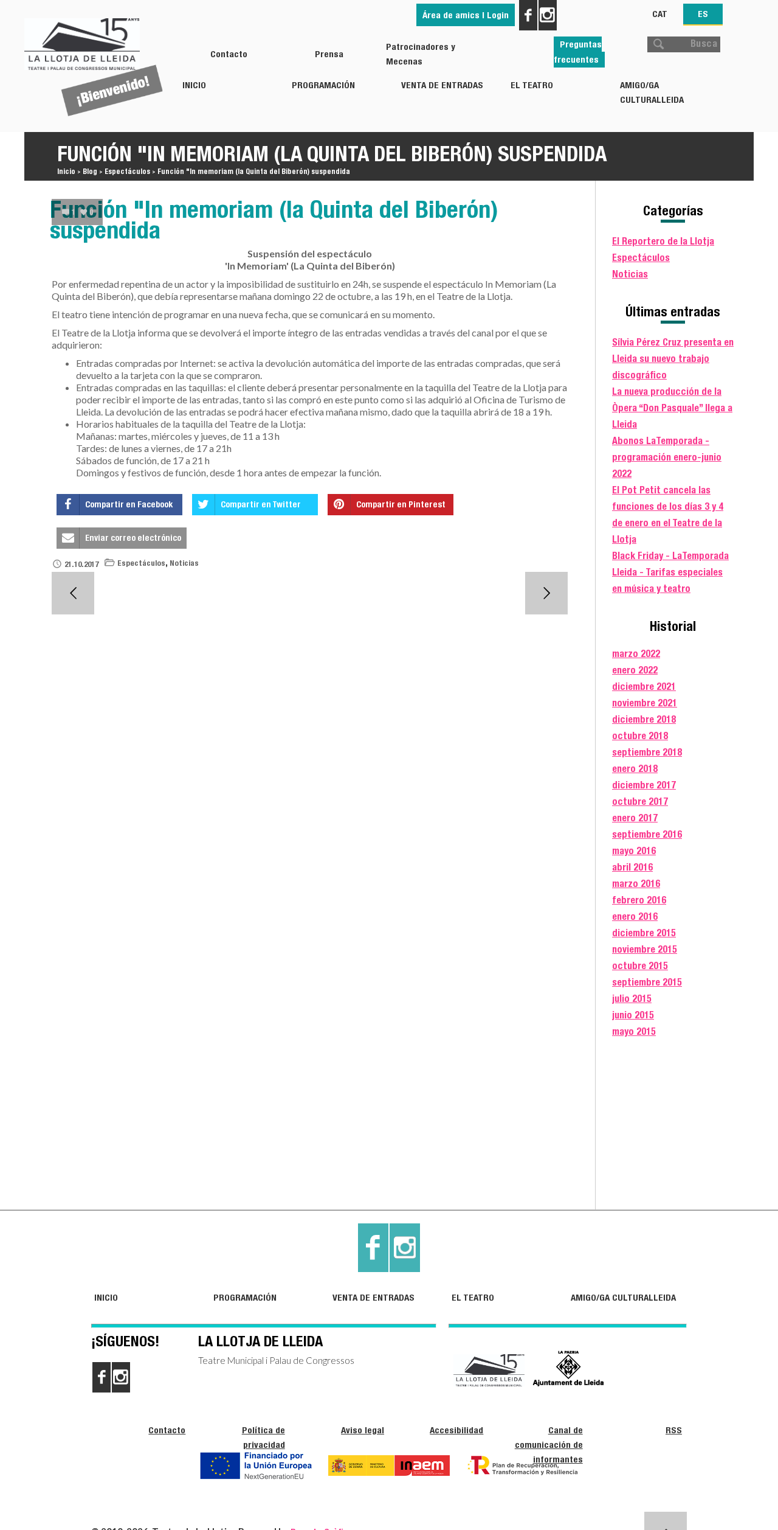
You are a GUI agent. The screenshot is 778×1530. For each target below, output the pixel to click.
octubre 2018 (640, 736)
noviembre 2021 (644, 703)
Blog (90, 171)
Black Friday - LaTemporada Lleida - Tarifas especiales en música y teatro (670, 572)
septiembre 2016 (647, 834)
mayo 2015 (634, 1031)
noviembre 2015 (644, 949)
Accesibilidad (456, 1430)
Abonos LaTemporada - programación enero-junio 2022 (666, 457)
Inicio (194, 85)
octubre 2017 (640, 801)
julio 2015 (632, 998)
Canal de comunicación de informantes (549, 1444)
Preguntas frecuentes (578, 51)
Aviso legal (362, 1430)
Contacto (228, 54)
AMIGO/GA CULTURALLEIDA (652, 92)
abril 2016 (632, 867)
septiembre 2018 (647, 752)
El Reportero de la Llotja (663, 241)
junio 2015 (633, 1015)
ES (703, 14)
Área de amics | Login (465, 15)
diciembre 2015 (644, 933)
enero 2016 (635, 916)
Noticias (184, 563)
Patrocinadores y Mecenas (420, 53)
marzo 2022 (636, 653)
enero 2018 (635, 768)
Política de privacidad (263, 1437)
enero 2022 (635, 670)
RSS (674, 1430)
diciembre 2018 (644, 719)
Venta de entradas (442, 85)
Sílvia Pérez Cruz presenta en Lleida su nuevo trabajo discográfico (673, 358)
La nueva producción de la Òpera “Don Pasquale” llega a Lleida (672, 408)
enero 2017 (635, 818)
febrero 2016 (639, 900)
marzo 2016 (636, 883)
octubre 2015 (640, 966)
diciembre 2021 (644, 686)
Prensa (329, 54)
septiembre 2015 (647, 982)
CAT (659, 14)
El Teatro (532, 85)
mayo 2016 (634, 851)
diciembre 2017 (644, 785)
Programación (323, 85)
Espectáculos (127, 171)
